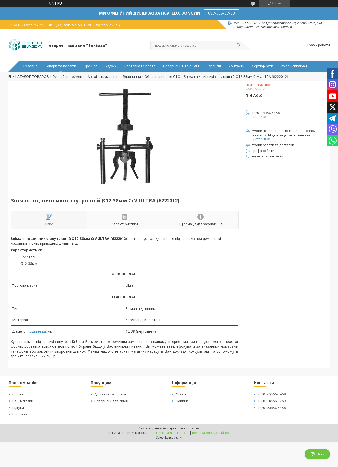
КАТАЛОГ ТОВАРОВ (32, 76)
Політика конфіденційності (211, 433)
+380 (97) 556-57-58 (272, 394)
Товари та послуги (60, 66)
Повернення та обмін (181, 66)
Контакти (236, 66)
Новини (182, 401)
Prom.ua (194, 428)
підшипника (36, 331)
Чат (321, 454)
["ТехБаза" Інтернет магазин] (25, 45)
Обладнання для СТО (162, 76)
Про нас (90, 66)
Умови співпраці (294, 66)
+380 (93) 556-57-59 (272, 401)
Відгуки (110, 66)
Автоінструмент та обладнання (114, 76)
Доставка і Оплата (139, 66)
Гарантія (213, 66)
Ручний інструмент (68, 76)
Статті (181, 394)
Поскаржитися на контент (170, 433)
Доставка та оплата (110, 394)
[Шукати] (238, 45)
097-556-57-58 (221, 13)
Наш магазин (22, 401)
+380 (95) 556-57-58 (272, 407)
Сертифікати (262, 66)
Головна (30, 66)
